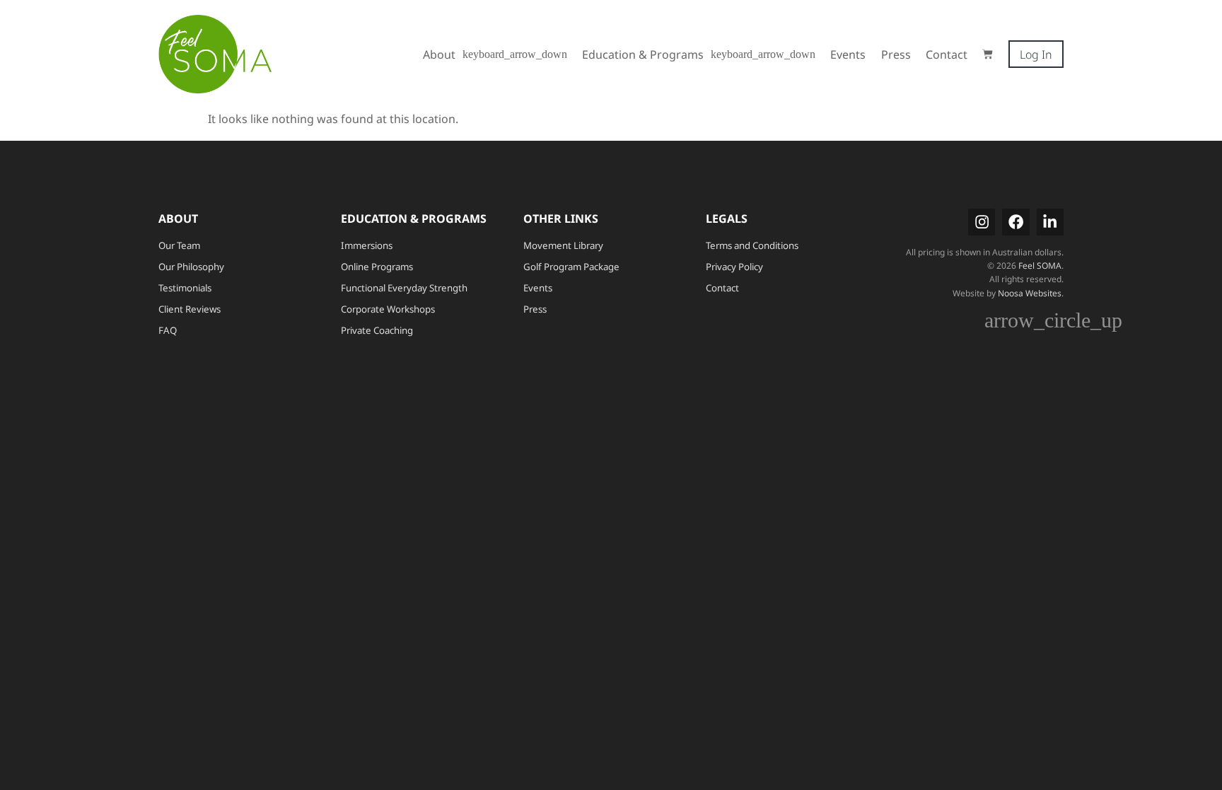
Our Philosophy (191, 266)
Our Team (179, 245)
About (439, 54)
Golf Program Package (571, 266)
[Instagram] (981, 222)
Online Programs (377, 266)
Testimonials (184, 287)
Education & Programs (643, 54)
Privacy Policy (734, 266)
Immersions (366, 245)
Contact (946, 54)
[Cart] (987, 54)
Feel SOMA (1039, 266)
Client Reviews (189, 309)
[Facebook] (1015, 222)
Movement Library (563, 245)
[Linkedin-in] (1050, 222)
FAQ (167, 330)
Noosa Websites (1029, 293)
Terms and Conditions (752, 245)
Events (848, 54)
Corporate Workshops (388, 309)
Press (896, 54)
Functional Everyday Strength (404, 287)
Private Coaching (377, 330)
